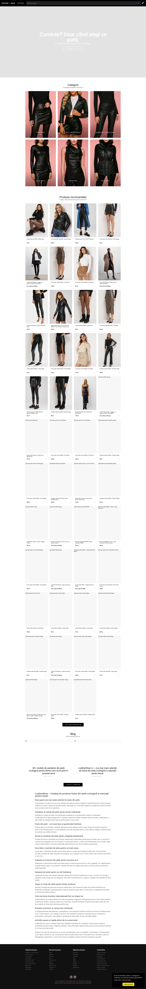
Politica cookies (101, 967)
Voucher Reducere (102, 969)
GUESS (51, 969)
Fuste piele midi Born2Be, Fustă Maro (60, 282)
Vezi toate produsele (72, 724)
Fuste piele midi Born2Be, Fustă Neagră (61, 368)
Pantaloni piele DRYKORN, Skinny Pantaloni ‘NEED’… (83, 542)
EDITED (51, 963)
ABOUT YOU (52, 965)
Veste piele (28, 969)
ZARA (74, 961)
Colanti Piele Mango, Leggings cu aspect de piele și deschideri (35, 283)
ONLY (50, 961)
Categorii (20, 3)
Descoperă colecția (73, 48)
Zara (50, 958)
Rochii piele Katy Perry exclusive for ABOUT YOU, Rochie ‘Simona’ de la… (60, 326)
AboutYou (75, 952)
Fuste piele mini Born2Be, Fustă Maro (84, 282)
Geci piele (28, 965)
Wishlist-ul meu (101, 954)
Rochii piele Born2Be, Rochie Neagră (109, 628)
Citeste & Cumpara (72, 784)
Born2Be (75, 954)
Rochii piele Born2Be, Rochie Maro (35, 628)
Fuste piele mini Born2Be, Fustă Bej (84, 368)
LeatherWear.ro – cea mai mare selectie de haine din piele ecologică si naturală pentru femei (97, 771)
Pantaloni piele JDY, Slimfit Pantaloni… (84, 239)
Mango (51, 954)
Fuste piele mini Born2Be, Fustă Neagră (109, 239)
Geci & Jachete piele (30, 963)
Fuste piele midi (29, 961)
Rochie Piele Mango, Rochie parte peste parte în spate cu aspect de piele (36, 715)
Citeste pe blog (101, 960)
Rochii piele (28, 967)
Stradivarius (52, 967)
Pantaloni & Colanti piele (31, 952)
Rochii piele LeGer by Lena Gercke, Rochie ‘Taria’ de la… (84, 499)
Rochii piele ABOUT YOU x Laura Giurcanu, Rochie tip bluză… (108, 542)
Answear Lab (52, 960)
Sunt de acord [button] (128, 984)
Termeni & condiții (101, 963)
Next (74, 958)
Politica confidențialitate (103, 965)
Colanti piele (28, 956)
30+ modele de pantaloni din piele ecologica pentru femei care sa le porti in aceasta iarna (48, 771)
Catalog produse (101, 952)
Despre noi (100, 956)
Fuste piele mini (29, 960)
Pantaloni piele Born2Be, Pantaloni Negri (109, 368)
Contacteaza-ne (101, 958)
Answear (75, 956)
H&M (50, 952)
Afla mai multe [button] (126, 980)
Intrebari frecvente (102, 961)
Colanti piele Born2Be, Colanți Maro (35, 239)
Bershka (51, 956)
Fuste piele (28, 958)
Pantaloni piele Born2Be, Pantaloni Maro (85, 714)
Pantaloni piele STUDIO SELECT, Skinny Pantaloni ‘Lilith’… (35, 412)
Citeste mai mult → (48, 776)
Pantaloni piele (29, 954)
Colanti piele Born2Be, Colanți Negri (35, 368)
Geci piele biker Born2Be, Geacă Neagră (61, 239)
